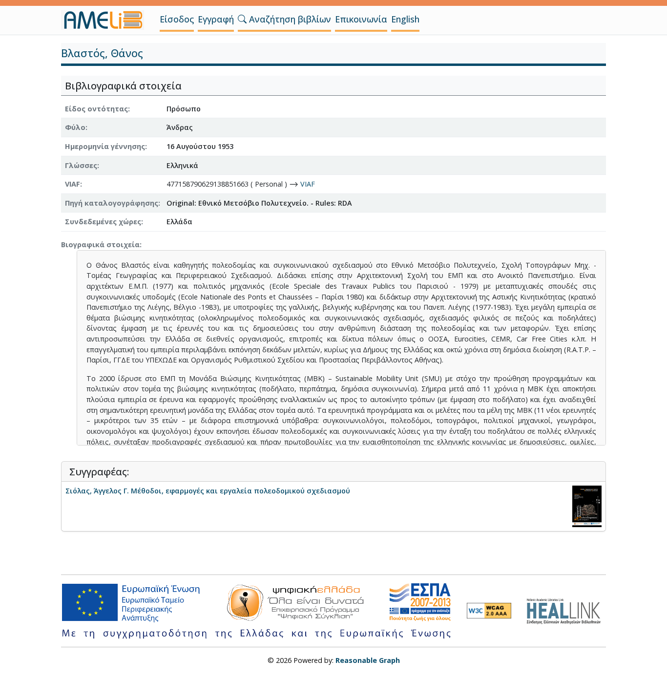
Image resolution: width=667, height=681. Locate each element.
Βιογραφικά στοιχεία (100, 244)
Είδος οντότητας (96, 108)
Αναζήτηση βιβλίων (289, 19)
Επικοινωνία (361, 19)
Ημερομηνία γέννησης (105, 146)
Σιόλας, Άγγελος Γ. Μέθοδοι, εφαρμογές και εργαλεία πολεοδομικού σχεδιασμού (207, 490)
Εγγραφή (216, 19)
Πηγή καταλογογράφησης (111, 203)
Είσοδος (177, 19)
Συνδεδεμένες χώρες (103, 221)
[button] (242, 19)
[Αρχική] (106, 20)
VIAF (72, 184)
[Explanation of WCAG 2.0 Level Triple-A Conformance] (489, 610)
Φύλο (75, 127)
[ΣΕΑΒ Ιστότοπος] (566, 610)
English (405, 19)
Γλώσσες (81, 165)
